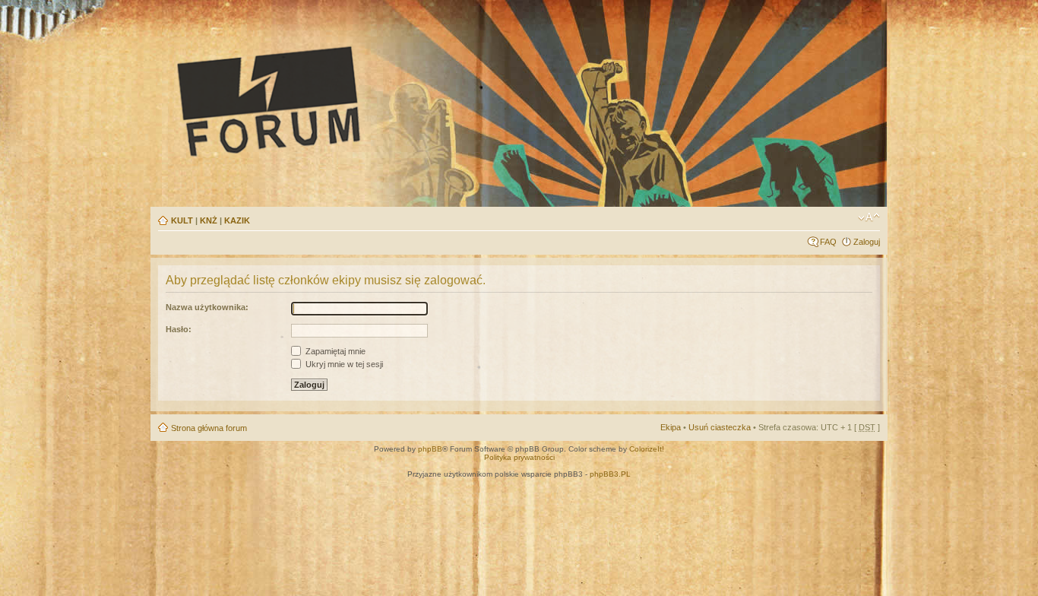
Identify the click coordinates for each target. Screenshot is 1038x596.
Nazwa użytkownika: (207, 307)
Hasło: (178, 329)
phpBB (430, 449)
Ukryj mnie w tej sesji (343, 364)
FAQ (828, 241)
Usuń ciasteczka (719, 427)
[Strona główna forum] (409, 100)
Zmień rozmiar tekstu (869, 217)
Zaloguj (866, 241)
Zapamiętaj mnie (334, 351)
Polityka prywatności (519, 457)
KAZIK (237, 220)
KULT (182, 220)
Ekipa (670, 427)
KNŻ (208, 220)
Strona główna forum (209, 428)
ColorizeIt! (646, 449)
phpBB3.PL (610, 474)
